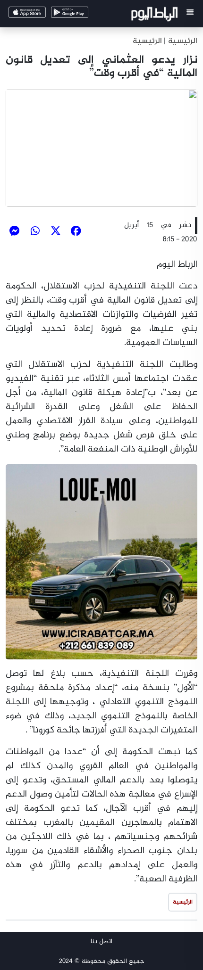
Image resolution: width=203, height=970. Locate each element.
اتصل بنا (101, 941)
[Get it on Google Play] (83, 14)
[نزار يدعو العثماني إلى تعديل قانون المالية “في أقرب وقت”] (101, 148)
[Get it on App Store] (40, 14)
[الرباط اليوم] (155, 15)
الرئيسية (147, 41)
